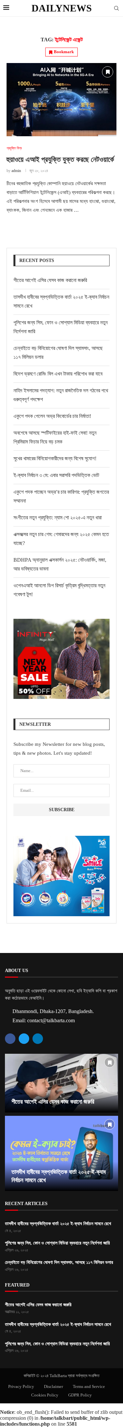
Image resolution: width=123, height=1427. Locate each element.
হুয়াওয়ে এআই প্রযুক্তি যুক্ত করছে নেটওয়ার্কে (60, 159)
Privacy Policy (21, 1386)
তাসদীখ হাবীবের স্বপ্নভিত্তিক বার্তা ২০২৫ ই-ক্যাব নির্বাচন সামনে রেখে (58, 1223)
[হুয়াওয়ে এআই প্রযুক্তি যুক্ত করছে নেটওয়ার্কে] (61, 99)
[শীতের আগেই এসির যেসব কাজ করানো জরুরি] (61, 1083)
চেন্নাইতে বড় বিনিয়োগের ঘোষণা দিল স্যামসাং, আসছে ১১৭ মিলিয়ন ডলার (59, 1262)
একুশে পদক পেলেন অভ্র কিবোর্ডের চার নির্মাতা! (52, 416)
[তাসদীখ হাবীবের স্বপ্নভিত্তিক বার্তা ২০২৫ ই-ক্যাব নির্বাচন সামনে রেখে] (61, 1153)
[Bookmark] (107, 71)
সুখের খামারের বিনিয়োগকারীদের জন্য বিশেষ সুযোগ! (54, 458)
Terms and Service (89, 1386)
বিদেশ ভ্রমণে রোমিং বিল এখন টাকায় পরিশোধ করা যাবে (57, 374)
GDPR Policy (80, 1395)
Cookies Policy (44, 1395)
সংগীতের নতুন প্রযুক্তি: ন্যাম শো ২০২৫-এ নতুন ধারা (57, 517)
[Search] (116, 8)
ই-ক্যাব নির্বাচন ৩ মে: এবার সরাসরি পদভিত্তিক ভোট (56, 475)
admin (16, 170)
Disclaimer (53, 1386)
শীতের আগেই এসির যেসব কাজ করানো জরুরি (50, 280)
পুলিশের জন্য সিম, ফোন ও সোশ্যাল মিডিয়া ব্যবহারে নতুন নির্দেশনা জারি (57, 1243)
